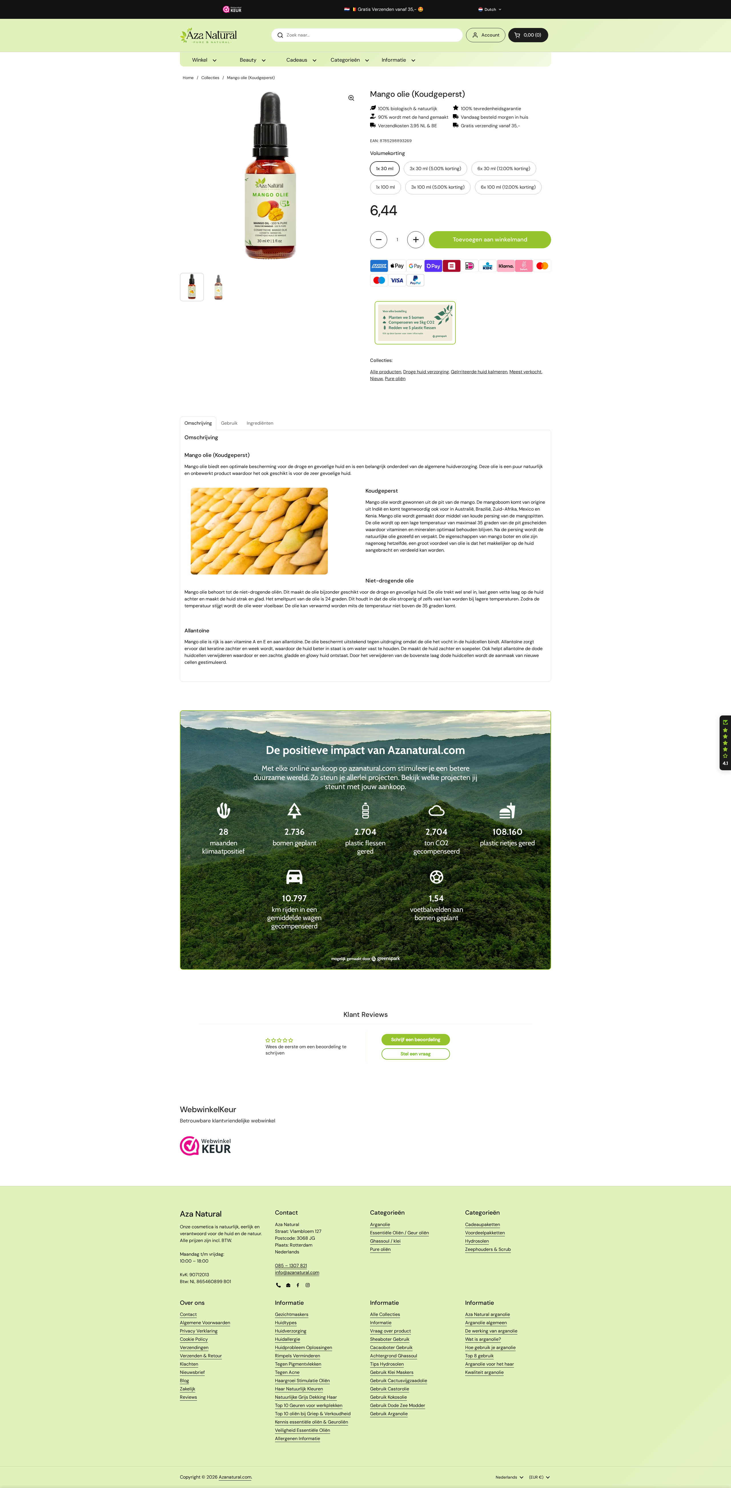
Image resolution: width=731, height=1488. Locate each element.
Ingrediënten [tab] (260, 423)
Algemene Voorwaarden (205, 1323)
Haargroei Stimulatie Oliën (302, 1381)
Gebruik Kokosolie (388, 1397)
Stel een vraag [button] (416, 1054)
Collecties (210, 77)
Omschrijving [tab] (198, 423)
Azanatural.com (235, 1477)
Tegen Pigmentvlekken (298, 1364)
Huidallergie (287, 1339)
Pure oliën (395, 379)
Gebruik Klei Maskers (391, 1372)
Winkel (200, 60)
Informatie (394, 60)
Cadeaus (297, 60)
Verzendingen (194, 1347)
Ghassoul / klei (385, 1241)
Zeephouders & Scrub (488, 1249)
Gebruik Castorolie (389, 1389)
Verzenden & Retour (201, 1356)
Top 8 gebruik (479, 1356)
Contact (188, 1314)
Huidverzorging (290, 1331)
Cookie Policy (194, 1339)
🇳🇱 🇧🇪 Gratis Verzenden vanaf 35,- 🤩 (383, 9)
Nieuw (376, 379)
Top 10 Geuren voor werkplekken (308, 1405)
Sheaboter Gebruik (389, 1339)
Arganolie (380, 1224)
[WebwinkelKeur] (205, 1154)
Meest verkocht (525, 372)
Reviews (188, 1397)
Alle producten (385, 372)
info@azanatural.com (297, 1272)
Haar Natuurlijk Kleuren (299, 1389)
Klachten (189, 1364)
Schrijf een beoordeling (415, 1040)
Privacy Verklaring (199, 1331)
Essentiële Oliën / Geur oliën (399, 1233)
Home (188, 77)
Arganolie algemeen (486, 1323)
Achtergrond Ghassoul (393, 1356)
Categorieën (346, 60)
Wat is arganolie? (483, 1339)
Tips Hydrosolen (387, 1364)
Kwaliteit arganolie (484, 1372)
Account (490, 35)
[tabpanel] (365, 556)
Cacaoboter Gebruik (391, 1347)
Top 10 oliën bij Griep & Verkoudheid (313, 1414)
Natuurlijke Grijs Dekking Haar (306, 1397)
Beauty (249, 60)
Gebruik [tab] (229, 423)
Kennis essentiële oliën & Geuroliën (311, 1422)
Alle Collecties (385, 1314)
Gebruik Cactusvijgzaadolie (398, 1381)
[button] (490, 9)
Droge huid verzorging (426, 372)
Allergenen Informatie (297, 1438)
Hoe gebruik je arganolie (490, 1347)
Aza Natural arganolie (487, 1314)
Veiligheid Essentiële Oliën (302, 1430)
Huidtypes (286, 1323)
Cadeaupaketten (482, 1224)
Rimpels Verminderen (297, 1356)
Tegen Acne (287, 1372)
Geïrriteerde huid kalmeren (479, 372)
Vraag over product (390, 1331)
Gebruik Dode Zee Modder (397, 1405)
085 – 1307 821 (291, 1266)
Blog (184, 1381)
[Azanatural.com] (208, 35)
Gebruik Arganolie (389, 1414)
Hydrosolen (477, 1241)
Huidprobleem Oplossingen (303, 1347)
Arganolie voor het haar (489, 1364)
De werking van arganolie (491, 1331)
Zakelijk (187, 1389)
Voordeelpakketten (485, 1233)
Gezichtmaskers (291, 1314)
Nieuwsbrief (192, 1372)
